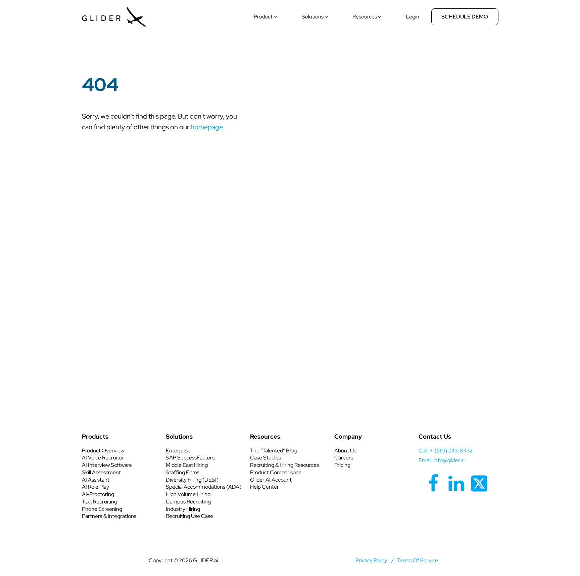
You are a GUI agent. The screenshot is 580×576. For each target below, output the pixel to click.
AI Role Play (95, 486)
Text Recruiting (99, 501)
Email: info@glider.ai (442, 460)
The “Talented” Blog (273, 450)
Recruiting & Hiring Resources (284, 465)
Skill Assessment (101, 472)
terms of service (417, 560)
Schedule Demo (464, 16)
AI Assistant (95, 479)
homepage (207, 127)
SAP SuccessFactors (190, 457)
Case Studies (265, 457)
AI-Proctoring (98, 494)
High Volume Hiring (188, 494)
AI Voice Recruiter (103, 457)
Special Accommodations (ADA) (203, 486)
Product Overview (103, 450)
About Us (345, 450)
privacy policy (371, 560)
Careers (343, 457)
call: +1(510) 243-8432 (446, 450)
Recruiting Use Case (189, 516)
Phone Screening (102, 509)
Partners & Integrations (109, 516)
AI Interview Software (107, 465)
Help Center (264, 486)
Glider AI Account (271, 479)
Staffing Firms (182, 472)
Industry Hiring (183, 509)
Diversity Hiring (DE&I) (192, 479)
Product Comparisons (275, 472)
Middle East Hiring (187, 465)
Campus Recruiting (188, 501)
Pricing (342, 465)
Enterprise (178, 450)
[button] (266, 16)
